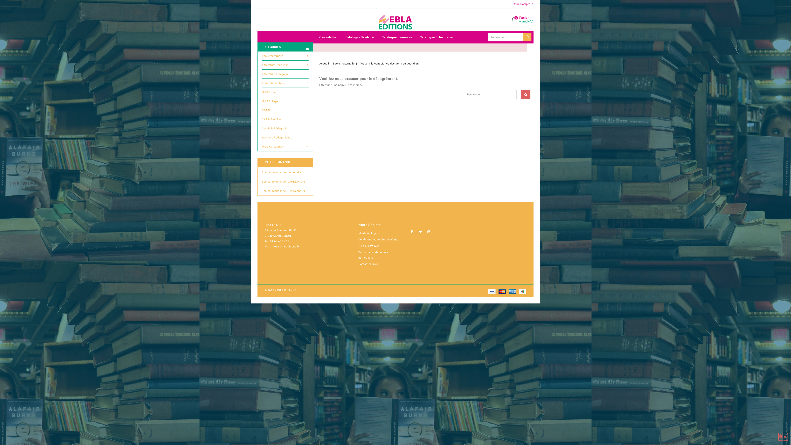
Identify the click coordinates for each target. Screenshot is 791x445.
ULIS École (269, 92)
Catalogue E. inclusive (436, 37)
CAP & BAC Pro (271, 119)
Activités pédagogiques (277, 137)
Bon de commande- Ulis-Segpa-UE (284, 190)
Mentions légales (369, 233)
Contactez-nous (368, 264)
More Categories (272, 146)
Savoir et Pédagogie (274, 128)
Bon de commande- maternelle (281, 172)
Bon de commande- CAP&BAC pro (283, 181)
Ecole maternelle (272, 55)
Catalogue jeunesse (397, 37)
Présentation (328, 37)
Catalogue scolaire (359, 37)
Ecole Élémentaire (273, 83)
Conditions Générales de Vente (378, 239)
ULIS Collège (270, 101)
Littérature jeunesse (275, 65)
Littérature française (275, 74)
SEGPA (266, 110)
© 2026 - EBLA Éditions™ (281, 290)
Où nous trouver (368, 245)
